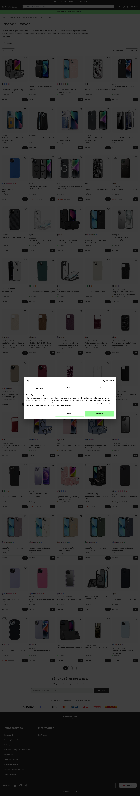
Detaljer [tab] (70, 388)
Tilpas (68, 413)
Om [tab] (100, 388)
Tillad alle (99, 413)
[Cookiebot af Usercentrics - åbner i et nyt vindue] (105, 381)
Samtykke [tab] (39, 388)
